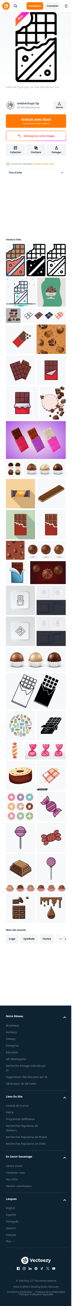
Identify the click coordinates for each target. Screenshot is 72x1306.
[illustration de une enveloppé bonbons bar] (20, 642)
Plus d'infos (15, 172)
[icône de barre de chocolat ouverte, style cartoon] (17, 783)
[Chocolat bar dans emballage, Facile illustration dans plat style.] (20, 373)
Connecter (52, 5)
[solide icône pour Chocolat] (35, 260)
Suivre (59, 107)
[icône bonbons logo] (20, 1196)
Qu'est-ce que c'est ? (44, 163)
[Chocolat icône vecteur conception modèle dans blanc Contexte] (20, 435)
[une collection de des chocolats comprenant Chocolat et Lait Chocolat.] (43, 318)
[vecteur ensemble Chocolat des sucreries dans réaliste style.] (26, 761)
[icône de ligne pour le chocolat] (15, 294)
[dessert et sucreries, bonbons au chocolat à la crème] (20, 404)
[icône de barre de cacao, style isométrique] (20, 673)
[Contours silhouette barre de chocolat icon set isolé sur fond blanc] (35, 988)
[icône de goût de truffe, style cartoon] (20, 1103)
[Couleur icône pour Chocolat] (15, 260)
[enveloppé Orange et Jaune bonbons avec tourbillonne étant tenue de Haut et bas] (45, 1047)
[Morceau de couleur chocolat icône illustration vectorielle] (20, 1289)
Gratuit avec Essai (36, 121)
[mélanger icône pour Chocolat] (41, 292)
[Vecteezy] (6, 6)
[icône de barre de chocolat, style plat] (20, 704)
